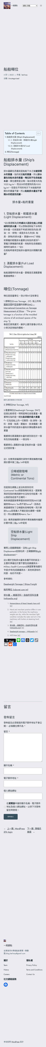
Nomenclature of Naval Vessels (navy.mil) (25, 603)
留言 (7, 731)
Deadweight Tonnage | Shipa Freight (20, 584)
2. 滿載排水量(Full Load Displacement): (20, 147)
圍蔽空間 (8, 304)
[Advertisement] (23, 36)
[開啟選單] (41, 5)
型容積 (17, 304)
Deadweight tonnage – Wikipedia (22, 631)
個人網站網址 (10, 790)
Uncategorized (13, 78)
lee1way (24, 75)
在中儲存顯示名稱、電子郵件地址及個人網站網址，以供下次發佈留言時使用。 (23, 807)
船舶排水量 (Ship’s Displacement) (21, 137)
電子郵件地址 (11, 778)
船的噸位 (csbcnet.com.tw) (16, 589)
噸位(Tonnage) (13, 151)
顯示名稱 (9, 765)
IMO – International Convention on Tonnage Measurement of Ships (20, 308)
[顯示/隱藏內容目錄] (37, 133)
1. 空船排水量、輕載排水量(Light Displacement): (24, 141)
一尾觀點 (14, 5)
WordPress (15, 1042)
